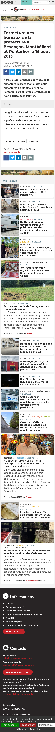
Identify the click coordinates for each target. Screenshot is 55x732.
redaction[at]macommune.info (17, 658)
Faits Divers (26, 219)
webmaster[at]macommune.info (18, 694)
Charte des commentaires (18, 611)
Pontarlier (26, 187)
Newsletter (13, 631)
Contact (9, 603)
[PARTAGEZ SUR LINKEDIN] (18, 72)
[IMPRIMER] (30, 72)
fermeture (9, 141)
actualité (25, 417)
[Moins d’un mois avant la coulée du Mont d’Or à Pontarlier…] (10, 190)
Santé (47, 417)
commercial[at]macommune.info (18, 665)
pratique (21, 141)
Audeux (24, 217)
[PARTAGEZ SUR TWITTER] (12, 72)
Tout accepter (10, 724)
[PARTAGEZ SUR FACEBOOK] (6, 72)
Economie (20, 458)
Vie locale (10, 27)
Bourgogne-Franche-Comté (35, 262)
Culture (24, 242)
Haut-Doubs (10, 303)
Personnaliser (46, 724)
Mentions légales (14, 622)
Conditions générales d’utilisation (22, 625)
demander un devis (17, 672)
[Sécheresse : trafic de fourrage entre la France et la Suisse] (27, 290)
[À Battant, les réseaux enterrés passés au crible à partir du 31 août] (10, 205)
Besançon (25, 202)
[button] (48, 2)
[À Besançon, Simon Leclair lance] (27, 444)
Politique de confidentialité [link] (27, 729)
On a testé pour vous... (16, 548)
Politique (37, 417)
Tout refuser (28, 724)
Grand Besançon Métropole (35, 391)
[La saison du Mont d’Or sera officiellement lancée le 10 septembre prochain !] (10, 508)
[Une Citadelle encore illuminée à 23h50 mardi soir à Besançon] (10, 380)
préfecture (33, 141)
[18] (10, 266)
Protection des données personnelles (24, 614)
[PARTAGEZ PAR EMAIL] (24, 72)
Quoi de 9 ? (25, 245)
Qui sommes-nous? (15, 607)
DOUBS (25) (25, 504)
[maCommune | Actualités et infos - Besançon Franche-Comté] (18, 9)
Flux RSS (10, 618)
